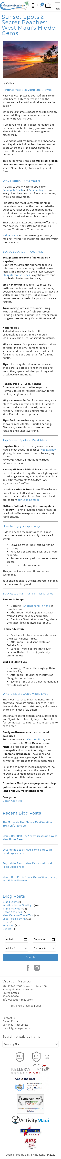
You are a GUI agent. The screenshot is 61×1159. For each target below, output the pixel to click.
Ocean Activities (12, 801)
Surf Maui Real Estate (15, 1024)
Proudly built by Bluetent (30, 1154)
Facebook (28, 967)
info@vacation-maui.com (18, 999)
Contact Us (9, 1018)
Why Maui (9, 925)
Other (6, 922)
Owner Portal (11, 1021)
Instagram (37, 967)
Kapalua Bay (36, 190)
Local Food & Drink (14, 918)
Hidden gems (10, 235)
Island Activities (12, 908)
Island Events (11, 902)
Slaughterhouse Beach (16, 275)
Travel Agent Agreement (17, 1028)
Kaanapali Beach (13, 190)
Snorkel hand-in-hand (36, 606)
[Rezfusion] (47, 1057)
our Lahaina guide (29, 500)
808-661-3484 (11, 996)
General (8, 929)
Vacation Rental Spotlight (18, 905)
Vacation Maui (35, 739)
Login (9, 1154)
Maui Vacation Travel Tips (18, 915)
